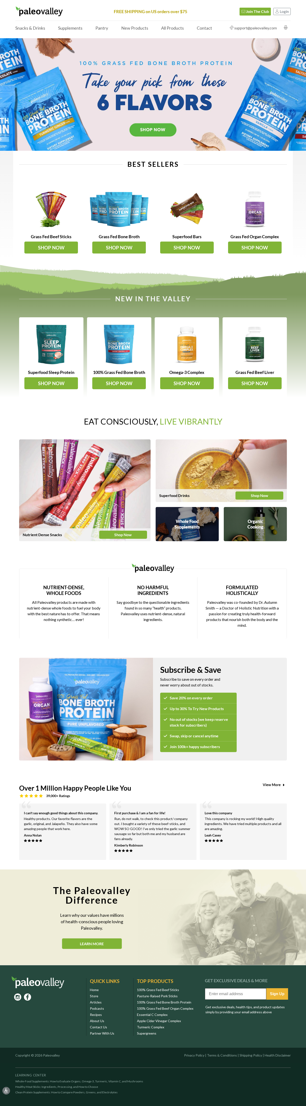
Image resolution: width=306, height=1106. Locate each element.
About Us (97, 1021)
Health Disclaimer (278, 1055)
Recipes (96, 1015)
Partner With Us (102, 1033)
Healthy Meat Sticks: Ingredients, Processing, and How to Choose (56, 1087)
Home (94, 990)
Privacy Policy (194, 1055)
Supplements (70, 28)
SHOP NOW (51, 247)
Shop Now (123, 534)
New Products (134, 28)
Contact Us (98, 1027)
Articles (96, 1002)
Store (94, 996)
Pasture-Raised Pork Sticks (157, 996)
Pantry (101, 28)
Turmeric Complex (150, 1027)
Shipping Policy (251, 1055)
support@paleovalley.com (255, 28)
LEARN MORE (92, 943)
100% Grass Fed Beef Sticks (158, 990)
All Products (172, 28)
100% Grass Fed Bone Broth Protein (164, 1002)
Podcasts (97, 1008)
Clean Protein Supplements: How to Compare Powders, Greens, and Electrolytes (66, 1092)
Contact (204, 28)
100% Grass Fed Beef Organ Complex (165, 1008)
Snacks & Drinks (30, 28)
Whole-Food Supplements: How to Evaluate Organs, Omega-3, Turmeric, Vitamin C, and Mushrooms (79, 1081)
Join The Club (257, 11)
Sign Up (277, 994)
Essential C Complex (152, 1015)
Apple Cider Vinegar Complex (159, 1021)
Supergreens (146, 1033)
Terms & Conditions (222, 1055)
